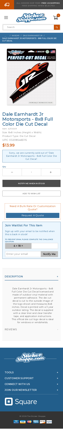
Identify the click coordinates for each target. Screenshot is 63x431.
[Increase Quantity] (51, 172)
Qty (4, 166)
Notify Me (49, 254)
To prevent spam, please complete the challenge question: (29, 240)
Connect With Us (17, 384)
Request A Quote (33, 215)
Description (14, 276)
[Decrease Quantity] (12, 172)
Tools (9, 372)
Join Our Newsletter (21, 390)
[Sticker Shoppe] (31, 17)
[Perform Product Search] (57, 27)
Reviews (11, 329)
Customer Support (19, 378)
